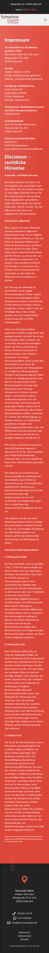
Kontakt (24, 939)
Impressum (24, 932)
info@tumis (18, 96)
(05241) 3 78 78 (29, 10)
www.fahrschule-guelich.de (29, 79)
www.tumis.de (22, 100)
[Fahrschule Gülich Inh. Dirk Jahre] (10, 20)
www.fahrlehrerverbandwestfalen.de (24, 149)
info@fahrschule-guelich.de (27, 75)
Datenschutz (24, 936)
